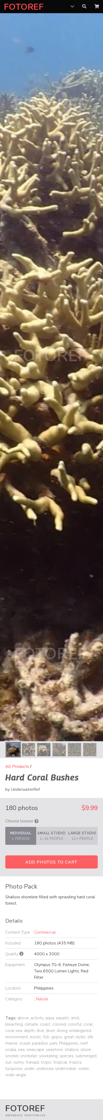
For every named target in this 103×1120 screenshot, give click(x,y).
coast (45, 1024)
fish (46, 1037)
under (29, 1068)
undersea (44, 1068)
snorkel (11, 1056)
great (69, 1037)
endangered (80, 1031)
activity (37, 1018)
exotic (35, 1037)
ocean (24, 1043)
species (66, 1056)
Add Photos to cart (51, 862)
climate (31, 1024)
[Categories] (72, 6)
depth (29, 1031)
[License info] (36, 821)
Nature (42, 999)
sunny (18, 1062)
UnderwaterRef (25, 789)
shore (86, 1050)
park (53, 1043)
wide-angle (15, 1075)
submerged (86, 1056)
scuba (10, 1050)
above (23, 1018)
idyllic (81, 1037)
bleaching (14, 1024)
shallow (72, 1050)
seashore (54, 1050)
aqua (49, 1018)
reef (84, 1043)
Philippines (68, 1043)
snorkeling (48, 1056)
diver (50, 1031)
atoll (75, 1018)
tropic (46, 1062)
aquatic (62, 1018)
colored (59, 1024)
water (83, 1068)
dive (40, 1031)
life (90, 1037)
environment (16, 1037)
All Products (17, 766)
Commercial (45, 932)
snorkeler (28, 1056)
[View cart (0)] (96, 6)
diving (62, 1031)
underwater (65, 1068)
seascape (35, 1050)
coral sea (13, 1031)
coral (87, 1024)
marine (11, 1043)
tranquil (32, 1062)
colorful (75, 1024)
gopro (56, 1037)
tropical (60, 1062)
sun (8, 1062)
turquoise (13, 1068)
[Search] (84, 6)
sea (21, 1050)
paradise (40, 1043)
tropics (75, 1062)
